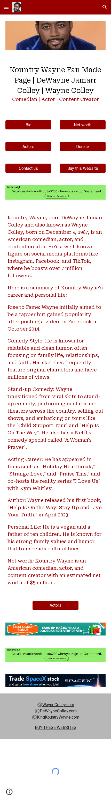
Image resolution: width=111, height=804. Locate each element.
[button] (6, 7)
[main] (55, 85)
